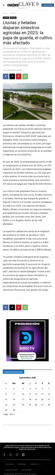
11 (30, 394)
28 (49, 404)
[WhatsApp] (25, 76)
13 (42, 394)
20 (42, 399)
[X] (12, 76)
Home (5, 13)
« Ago (5, 414)
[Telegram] (23, 454)
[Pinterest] (18, 76)
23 (14, 404)
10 (23, 394)
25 (30, 404)
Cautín (13, 13)
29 (6, 410)
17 (23, 399)
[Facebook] (5, 76)
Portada (13, 18)
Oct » (12, 414)
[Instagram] (17, 454)
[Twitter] (10, 454)
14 (49, 394)
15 (6, 399)
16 (14, 399)
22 (6, 404)
